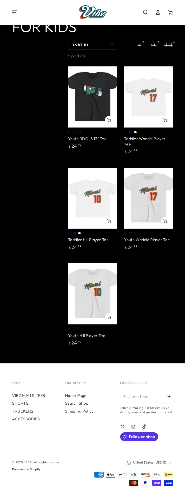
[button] (145, 12)
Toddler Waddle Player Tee (145, 141)
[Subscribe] (170, 396)
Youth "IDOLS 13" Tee (87, 138)
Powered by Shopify (26, 469)
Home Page (75, 395)
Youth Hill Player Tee (87, 335)
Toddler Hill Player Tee (88, 239)
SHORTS (20, 403)
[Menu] (14, 12)
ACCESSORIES (26, 419)
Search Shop (76, 403)
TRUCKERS (22, 411)
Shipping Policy (79, 411)
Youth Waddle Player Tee (147, 239)
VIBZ (28, 462)
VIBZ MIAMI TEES (28, 395)
